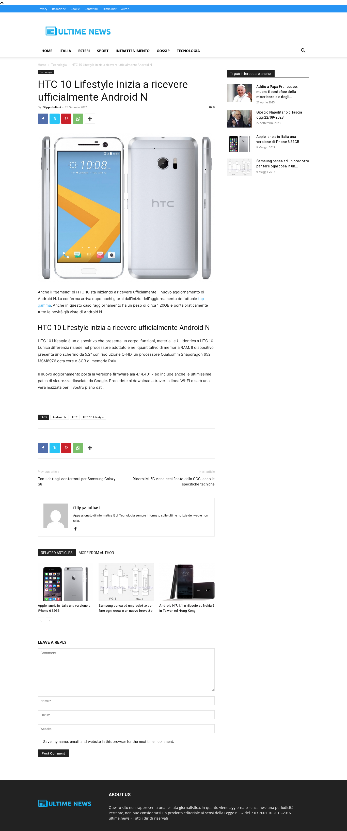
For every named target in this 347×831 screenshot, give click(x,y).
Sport (102, 50)
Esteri (84, 50)
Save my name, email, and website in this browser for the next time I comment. (108, 741)
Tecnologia (188, 50)
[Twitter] (55, 119)
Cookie (75, 9)
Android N (60, 417)
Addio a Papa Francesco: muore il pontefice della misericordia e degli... (277, 92)
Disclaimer (109, 9)
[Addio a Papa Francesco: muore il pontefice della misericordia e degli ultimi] (239, 93)
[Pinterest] (66, 119)
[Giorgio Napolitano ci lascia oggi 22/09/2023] (239, 119)
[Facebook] (43, 119)
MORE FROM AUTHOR (96, 553)
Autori (125, 9)
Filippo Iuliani (51, 107)
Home (46, 50)
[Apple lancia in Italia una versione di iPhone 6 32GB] (65, 582)
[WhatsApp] (78, 119)
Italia (65, 50)
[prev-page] (41, 621)
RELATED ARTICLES (57, 553)
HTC (74, 417)
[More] (90, 119)
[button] (303, 51)
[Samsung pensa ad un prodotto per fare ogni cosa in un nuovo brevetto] (126, 582)
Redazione (59, 9)
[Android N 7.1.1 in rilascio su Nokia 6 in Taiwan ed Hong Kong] (187, 582)
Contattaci (91, 9)
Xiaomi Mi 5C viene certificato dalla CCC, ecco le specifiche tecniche (174, 482)
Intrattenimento (133, 50)
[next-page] (49, 621)
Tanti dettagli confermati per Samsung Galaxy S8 (76, 482)
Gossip (163, 50)
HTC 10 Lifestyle (93, 417)
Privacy (42, 9)
